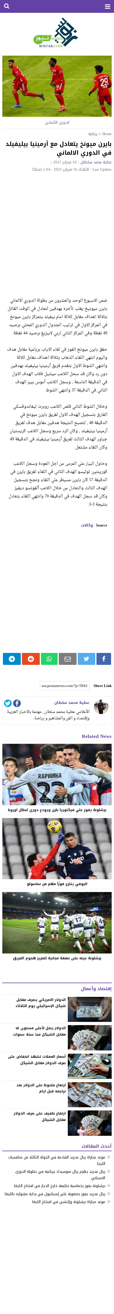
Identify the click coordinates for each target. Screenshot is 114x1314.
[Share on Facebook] (104, 659)
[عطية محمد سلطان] (101, 707)
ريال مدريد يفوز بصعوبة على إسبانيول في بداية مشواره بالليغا (55, 1194)
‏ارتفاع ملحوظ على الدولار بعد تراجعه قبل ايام (41, 1088)
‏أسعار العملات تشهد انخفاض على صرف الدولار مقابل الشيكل (37, 1059)
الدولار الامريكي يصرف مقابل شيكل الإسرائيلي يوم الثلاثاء (40, 1003)
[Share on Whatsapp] (49, 659)
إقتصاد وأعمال (96, 989)
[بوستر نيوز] (57, 32)
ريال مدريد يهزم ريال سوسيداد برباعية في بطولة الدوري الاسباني (60, 1174)
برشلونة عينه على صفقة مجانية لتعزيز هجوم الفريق (57, 958)
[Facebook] (17, 704)
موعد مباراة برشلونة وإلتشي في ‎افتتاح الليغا (68, 1201)
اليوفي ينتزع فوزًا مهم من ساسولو (57, 884)
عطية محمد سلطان (96, 162)
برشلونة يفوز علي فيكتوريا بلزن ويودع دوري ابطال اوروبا (57, 810)
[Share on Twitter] (86, 659)
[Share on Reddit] (30, 659)
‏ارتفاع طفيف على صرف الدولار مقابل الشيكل (40, 1116)
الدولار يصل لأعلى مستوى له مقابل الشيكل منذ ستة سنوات (39, 1031)
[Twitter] (8, 704)
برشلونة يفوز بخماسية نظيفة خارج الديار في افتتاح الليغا (59, 1185)
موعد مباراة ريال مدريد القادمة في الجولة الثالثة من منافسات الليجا (56, 1160)
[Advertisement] (57, 231)
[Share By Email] (67, 659)
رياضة (92, 133)
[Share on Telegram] (11, 659)
